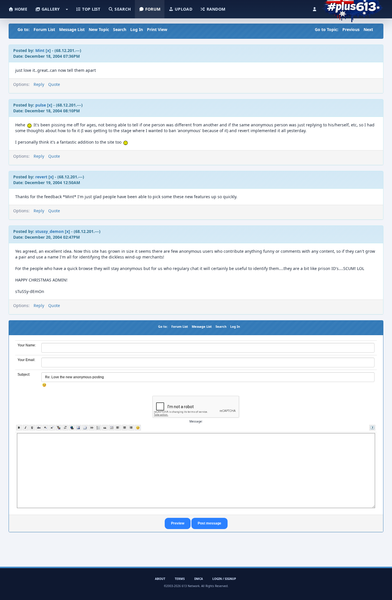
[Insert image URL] (78, 428)
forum (152, 9)
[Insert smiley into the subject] (44, 385)
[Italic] (26, 428)
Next (368, 29)
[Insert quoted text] (105, 428)
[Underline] (32, 428)
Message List (72, 29)
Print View (157, 29)
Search (119, 29)
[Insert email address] (85, 428)
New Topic (99, 29)
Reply (39, 84)
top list (90, 9)
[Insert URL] (72, 428)
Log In (136, 29)
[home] (352, 7)
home (20, 9)
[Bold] (19, 428)
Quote (54, 84)
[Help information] (372, 428)
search (122, 9)
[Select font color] (59, 428)
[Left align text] (118, 428)
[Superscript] (52, 428)
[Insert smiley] (138, 428)
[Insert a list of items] (98, 428)
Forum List (44, 29)
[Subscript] (45, 428)
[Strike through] (39, 428)
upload (183, 9)
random (215, 9)
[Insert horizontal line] (92, 428)
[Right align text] (131, 428)
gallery (50, 9)
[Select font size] (65, 428)
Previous (351, 29)
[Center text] (125, 428)
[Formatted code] (111, 428)
